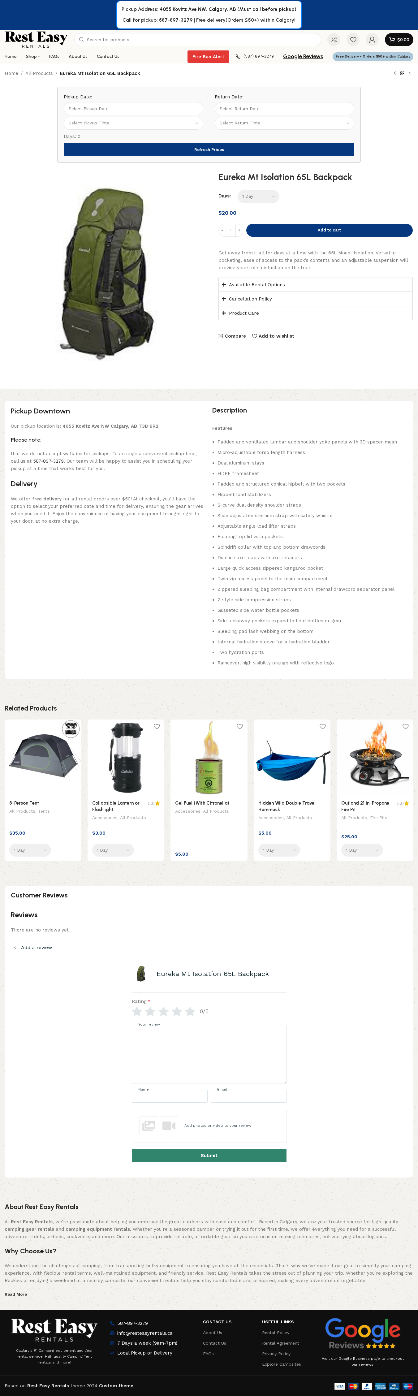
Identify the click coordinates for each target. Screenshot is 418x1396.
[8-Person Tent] (43, 758)
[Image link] (54, 1328)
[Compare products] (333, 39)
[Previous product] (395, 73)
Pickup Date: (78, 97)
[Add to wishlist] (73, 726)
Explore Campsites (281, 1364)
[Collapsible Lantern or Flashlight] (126, 758)
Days (224, 196)
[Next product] (409, 73)
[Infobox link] (254, 56)
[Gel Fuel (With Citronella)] (208, 758)
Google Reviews (303, 56)
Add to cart (329, 230)
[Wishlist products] (353, 39)
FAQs (208, 1353)
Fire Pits (378, 817)
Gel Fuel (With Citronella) (202, 803)
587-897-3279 (175, 20)
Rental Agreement (280, 1343)
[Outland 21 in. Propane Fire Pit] (375, 758)
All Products (39, 73)
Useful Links (278, 1321)
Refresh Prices (209, 149)
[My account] (372, 39)
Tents (44, 811)
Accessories (105, 817)
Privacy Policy (276, 1353)
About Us (212, 1332)
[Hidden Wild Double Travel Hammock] (292, 758)
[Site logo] (36, 39)
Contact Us (217, 1321)
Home (11, 73)
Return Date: (229, 97)
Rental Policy (275, 1332)
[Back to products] (402, 73)
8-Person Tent (24, 803)
